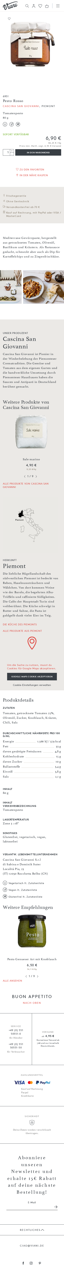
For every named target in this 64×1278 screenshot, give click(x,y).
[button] (33, 6)
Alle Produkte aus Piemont (22, 630)
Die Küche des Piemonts (20, 624)
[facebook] (23, 1263)
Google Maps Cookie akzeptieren (32, 676)
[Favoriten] (40, 5)
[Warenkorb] (46, 6)
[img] (10, 5)
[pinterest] (39, 1263)
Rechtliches (30, 1229)
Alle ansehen (12, 980)
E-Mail (32, 1202)
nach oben (32, 1002)
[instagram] (31, 1263)
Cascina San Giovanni (21, 106)
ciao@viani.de (32, 1245)
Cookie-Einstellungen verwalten (32, 684)
